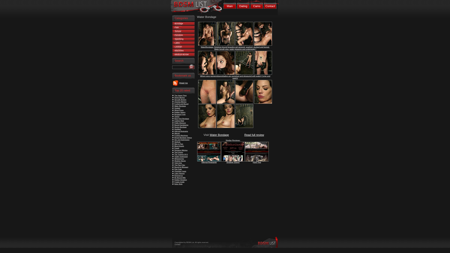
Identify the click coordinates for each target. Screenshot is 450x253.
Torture (178, 31)
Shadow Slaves (233, 162)
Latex (177, 43)
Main (230, 6)
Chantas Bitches (180, 102)
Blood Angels (179, 146)
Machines (179, 50)
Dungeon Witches (181, 150)
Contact (270, 6)
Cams (256, 6)
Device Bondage (180, 127)
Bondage (179, 23)
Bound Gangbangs (181, 125)
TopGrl (176, 116)
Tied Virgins (178, 152)
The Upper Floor (180, 95)
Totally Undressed (181, 157)
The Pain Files (179, 165)
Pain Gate (178, 169)
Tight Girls (178, 163)
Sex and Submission (181, 140)
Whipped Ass (179, 159)
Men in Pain (178, 144)
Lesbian (178, 47)
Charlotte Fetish (180, 171)
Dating (243, 6)
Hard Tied (257, 162)
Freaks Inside (179, 182)
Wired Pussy (179, 110)
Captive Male (179, 121)
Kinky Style (178, 184)
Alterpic (177, 133)
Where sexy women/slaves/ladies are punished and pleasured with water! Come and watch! (235, 77)
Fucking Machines (181, 135)
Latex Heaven (179, 173)
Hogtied (177, 108)
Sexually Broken (180, 100)
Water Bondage (219, 134)
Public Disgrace (180, 123)
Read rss (183, 83)
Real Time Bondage (181, 119)
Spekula (177, 142)
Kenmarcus (178, 176)
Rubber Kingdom (180, 180)
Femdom (179, 35)
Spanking (179, 39)
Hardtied (177, 129)
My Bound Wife (180, 178)
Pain (177, 27)
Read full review (254, 134)
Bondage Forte (180, 114)
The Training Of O (181, 154)
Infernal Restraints (209, 162)
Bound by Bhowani (181, 167)
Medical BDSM (182, 54)
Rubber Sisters (179, 112)
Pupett (176, 148)
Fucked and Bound (181, 104)
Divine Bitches (179, 98)
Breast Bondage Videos (183, 138)
